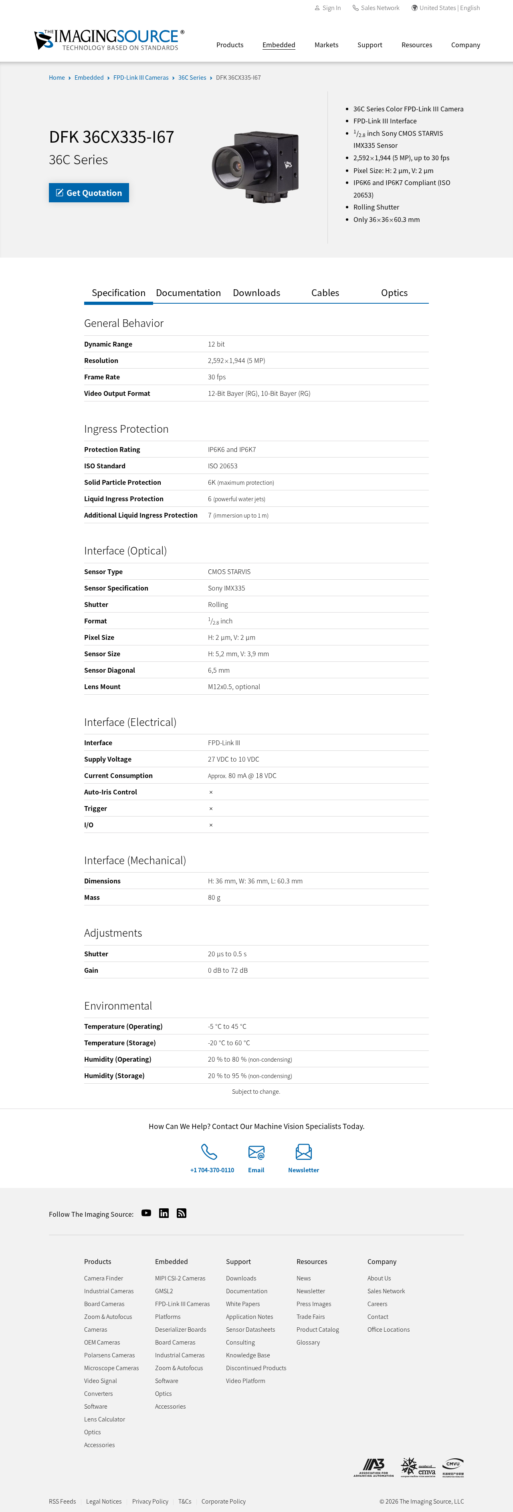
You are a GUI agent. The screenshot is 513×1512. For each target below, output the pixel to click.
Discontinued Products (256, 1367)
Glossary (308, 1342)
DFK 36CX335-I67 (238, 77)
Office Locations (389, 1329)
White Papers (243, 1303)
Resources (417, 44)
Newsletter (303, 1169)
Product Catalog (318, 1329)
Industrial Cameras (109, 1290)
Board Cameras (104, 1303)
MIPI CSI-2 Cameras (180, 1278)
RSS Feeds (62, 1501)
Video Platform (245, 1380)
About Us (379, 1278)
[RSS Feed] (178, 1213)
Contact (378, 1316)
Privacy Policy (150, 1501)
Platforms (168, 1316)
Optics (92, 1431)
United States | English (450, 7)
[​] (209, 1155)
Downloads (241, 1278)
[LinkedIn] (161, 1213)
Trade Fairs (311, 1316)
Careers (378, 1303)
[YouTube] (143, 1213)
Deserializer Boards (180, 1329)
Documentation (247, 1290)
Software (95, 1406)
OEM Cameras (102, 1342)
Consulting (240, 1342)
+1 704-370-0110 (212, 1169)
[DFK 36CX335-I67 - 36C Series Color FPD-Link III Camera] (256, 166)
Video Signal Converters (100, 1386)
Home (57, 77)
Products (229, 44)
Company (465, 44)
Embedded (279, 44)
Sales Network (380, 7)
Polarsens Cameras (109, 1355)
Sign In (332, 7)
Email (256, 1169)
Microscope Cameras (111, 1367)
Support (369, 44)
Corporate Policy (224, 1501)
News (304, 1278)
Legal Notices (104, 1501)
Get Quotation (93, 192)
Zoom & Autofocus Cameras (108, 1322)
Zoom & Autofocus (179, 1367)
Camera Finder (103, 1278)
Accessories (99, 1444)
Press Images (314, 1303)
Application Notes (249, 1316)
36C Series (192, 77)
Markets (326, 44)
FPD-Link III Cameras (141, 77)
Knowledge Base (248, 1355)
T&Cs (185, 1501)
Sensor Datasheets (250, 1329)
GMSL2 (164, 1290)
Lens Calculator (104, 1419)
